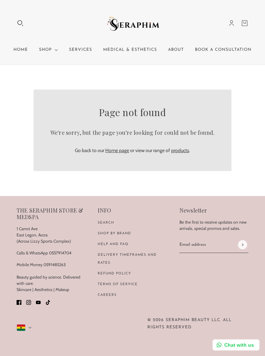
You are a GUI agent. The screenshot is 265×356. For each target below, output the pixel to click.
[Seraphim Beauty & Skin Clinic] (133, 23)
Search (106, 223)
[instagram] (28, 302)
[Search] (20, 23)
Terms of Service (118, 284)
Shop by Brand (114, 233)
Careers (107, 295)
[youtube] (38, 302)
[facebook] (19, 302)
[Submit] (242, 245)
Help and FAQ (113, 244)
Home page (117, 150)
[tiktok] (48, 302)
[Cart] (244, 23)
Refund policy (114, 273)
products (180, 150)
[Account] (231, 23)
